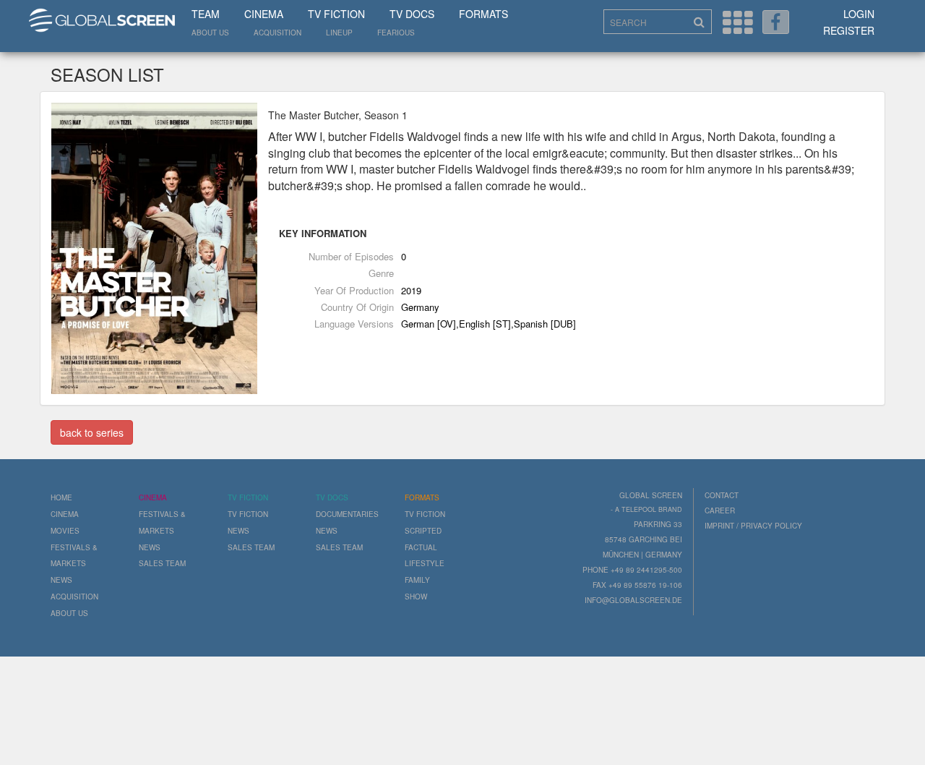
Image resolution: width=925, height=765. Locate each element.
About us (210, 32)
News (61, 580)
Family (417, 580)
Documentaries (347, 514)
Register (848, 30)
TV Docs (412, 14)
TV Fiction (336, 14)
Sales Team (162, 563)
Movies (65, 531)
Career (720, 510)
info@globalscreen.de (633, 600)
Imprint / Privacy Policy (753, 526)
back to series (92, 432)
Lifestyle (424, 563)
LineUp (339, 32)
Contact (722, 495)
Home (61, 497)
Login (858, 14)
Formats (483, 14)
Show (416, 596)
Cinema (263, 14)
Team (206, 14)
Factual (421, 547)
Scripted (423, 531)
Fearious (396, 32)
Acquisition (277, 32)
